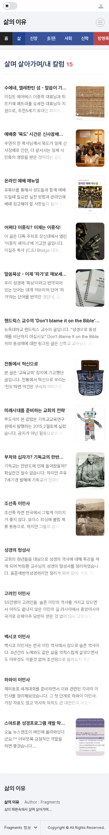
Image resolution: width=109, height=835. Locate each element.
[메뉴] (100, 22)
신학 (85, 38)
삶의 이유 (15, 788)
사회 (68, 38)
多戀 (51, 38)
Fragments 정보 (18, 827)
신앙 (33, 38)
